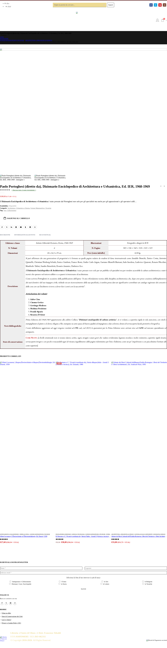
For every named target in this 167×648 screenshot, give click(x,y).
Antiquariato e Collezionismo (9, 534)
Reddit (30, 227)
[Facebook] (151, 5)
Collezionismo (11, 210)
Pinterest (16, 227)
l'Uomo (63, 582)
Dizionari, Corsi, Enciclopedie (21, 584)
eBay (7, 3)
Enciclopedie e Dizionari (63, 534)
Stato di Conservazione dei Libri (12, 616)
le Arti (106, 582)
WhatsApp (35, 227)
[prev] (160, 186)
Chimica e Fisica (24, 534)
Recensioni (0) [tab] (45, 235)
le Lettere (106, 584)
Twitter (6, 603)
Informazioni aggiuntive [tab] (24, 235)
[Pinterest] (160, 5)
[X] (155, 5)
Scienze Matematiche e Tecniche (40, 208)
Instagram (15, 603)
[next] (164, 186)
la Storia (64, 584)
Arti (5, 210)
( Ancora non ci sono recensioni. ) (24, 190)
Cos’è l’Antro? (6, 620)
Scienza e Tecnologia (78, 534)
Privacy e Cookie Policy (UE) (11, 623)
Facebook (2, 227)
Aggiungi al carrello (18, 218)
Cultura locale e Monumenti (143, 534)
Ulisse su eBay (6, 613)
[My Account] (157, 20)
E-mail (21, 227)
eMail (9, 6)
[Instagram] (164, 5)
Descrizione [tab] (5, 235)
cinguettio (7, 227)
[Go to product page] (28, 446)
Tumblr (25, 227)
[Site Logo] (83, 20)
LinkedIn (11, 227)
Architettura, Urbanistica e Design (19, 208)
